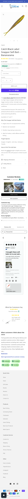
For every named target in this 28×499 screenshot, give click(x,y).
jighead (9, 150)
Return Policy (6, 446)
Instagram (5, 470)
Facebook (5, 473)
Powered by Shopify (16, 496)
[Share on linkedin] (16, 281)
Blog (4, 477)
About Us (5, 395)
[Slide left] (10, 40)
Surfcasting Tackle (7, 412)
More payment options (14, 94)
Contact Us (6, 398)
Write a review (14, 194)
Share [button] (4, 168)
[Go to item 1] (9, 187)
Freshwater (6, 415)
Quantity (3, 77)
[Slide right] (17, 40)
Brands (5, 388)
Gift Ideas (5, 384)
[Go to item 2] (19, 187)
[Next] (24, 238)
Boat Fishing (6, 408)
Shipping (8, 67)
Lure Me (12, 496)
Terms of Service (7, 449)
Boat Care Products (8, 426)
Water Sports (6, 429)
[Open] (3, 495)
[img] (14, 309)
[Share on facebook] (7, 281)
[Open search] (2, 231)
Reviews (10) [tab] (7, 227)
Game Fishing (6, 422)
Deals (4, 380)
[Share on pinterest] (10, 281)
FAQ (4, 453)
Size (2, 70)
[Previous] (4, 238)
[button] (2, 6)
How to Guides (6, 463)
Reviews (5, 391)
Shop (4, 377)
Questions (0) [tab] (20, 227)
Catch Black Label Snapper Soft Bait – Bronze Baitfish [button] (11, 291)
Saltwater (5, 419)
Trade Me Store (7, 466)
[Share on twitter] (13, 281)
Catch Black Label (8, 98)
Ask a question (14, 198)
